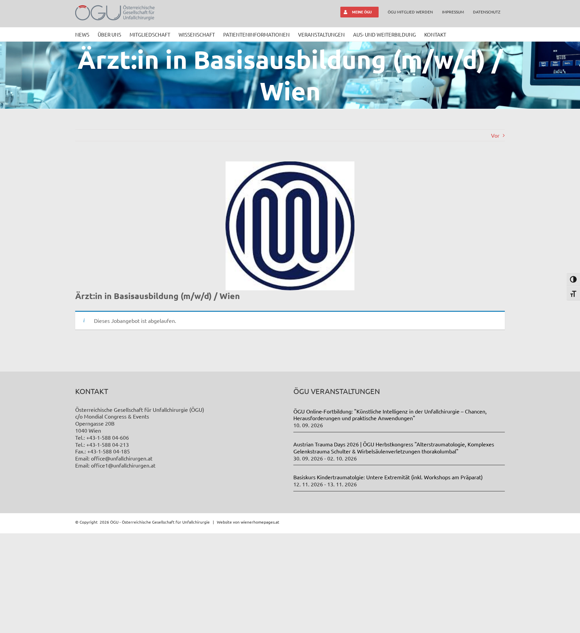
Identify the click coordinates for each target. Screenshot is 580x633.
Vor (495, 135)
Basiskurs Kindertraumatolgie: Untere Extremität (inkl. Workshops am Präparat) (388, 477)
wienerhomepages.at (260, 522)
